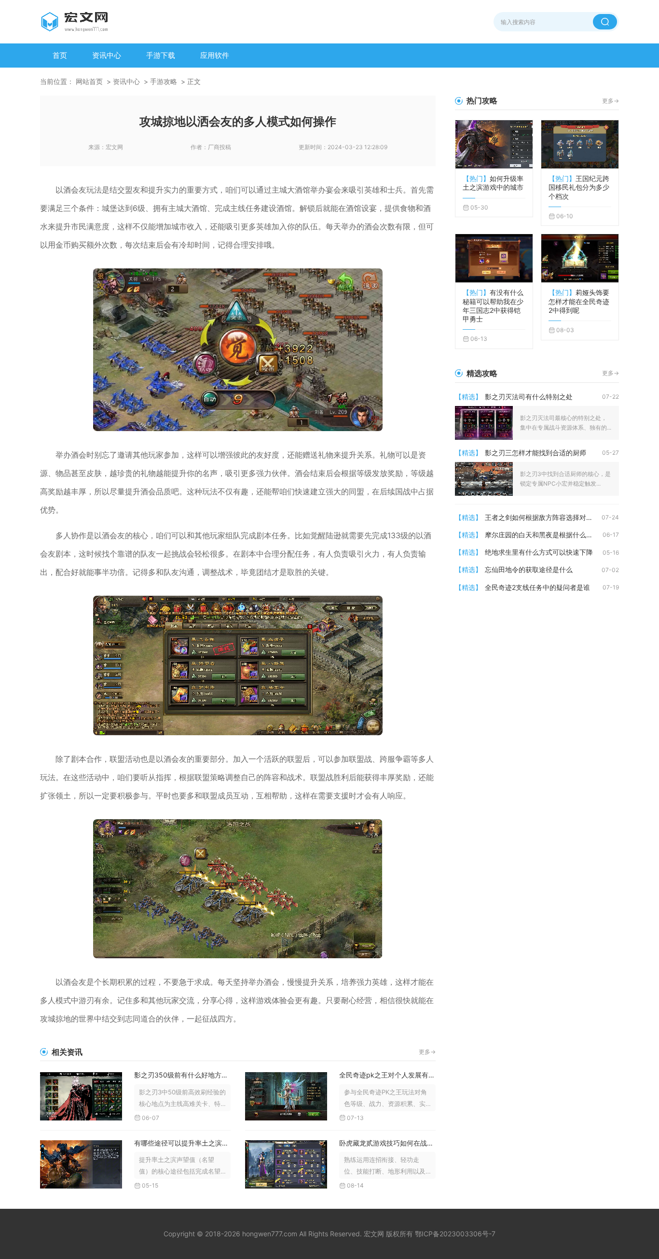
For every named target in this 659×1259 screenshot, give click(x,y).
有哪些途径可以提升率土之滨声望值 (182, 1143)
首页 (60, 55)
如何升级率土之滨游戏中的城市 (493, 182)
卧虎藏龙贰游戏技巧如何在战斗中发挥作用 (387, 1143)
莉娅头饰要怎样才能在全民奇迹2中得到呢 (579, 301)
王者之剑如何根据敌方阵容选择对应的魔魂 (543, 517)
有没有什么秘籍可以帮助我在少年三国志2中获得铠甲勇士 (493, 305)
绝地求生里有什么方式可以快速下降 (539, 552)
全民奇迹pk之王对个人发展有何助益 (387, 1075)
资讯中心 (106, 55)
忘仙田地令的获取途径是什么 (529, 569)
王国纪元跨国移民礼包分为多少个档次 (579, 187)
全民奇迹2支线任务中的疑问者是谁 (537, 587)
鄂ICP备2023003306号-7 (455, 1234)
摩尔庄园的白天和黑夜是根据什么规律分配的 (544, 535)
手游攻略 (163, 81)
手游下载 (160, 55)
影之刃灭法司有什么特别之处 (529, 396)
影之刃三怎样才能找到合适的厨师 (535, 452)
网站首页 (89, 81)
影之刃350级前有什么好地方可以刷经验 (182, 1075)
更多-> (427, 1051)
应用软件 (214, 55)
